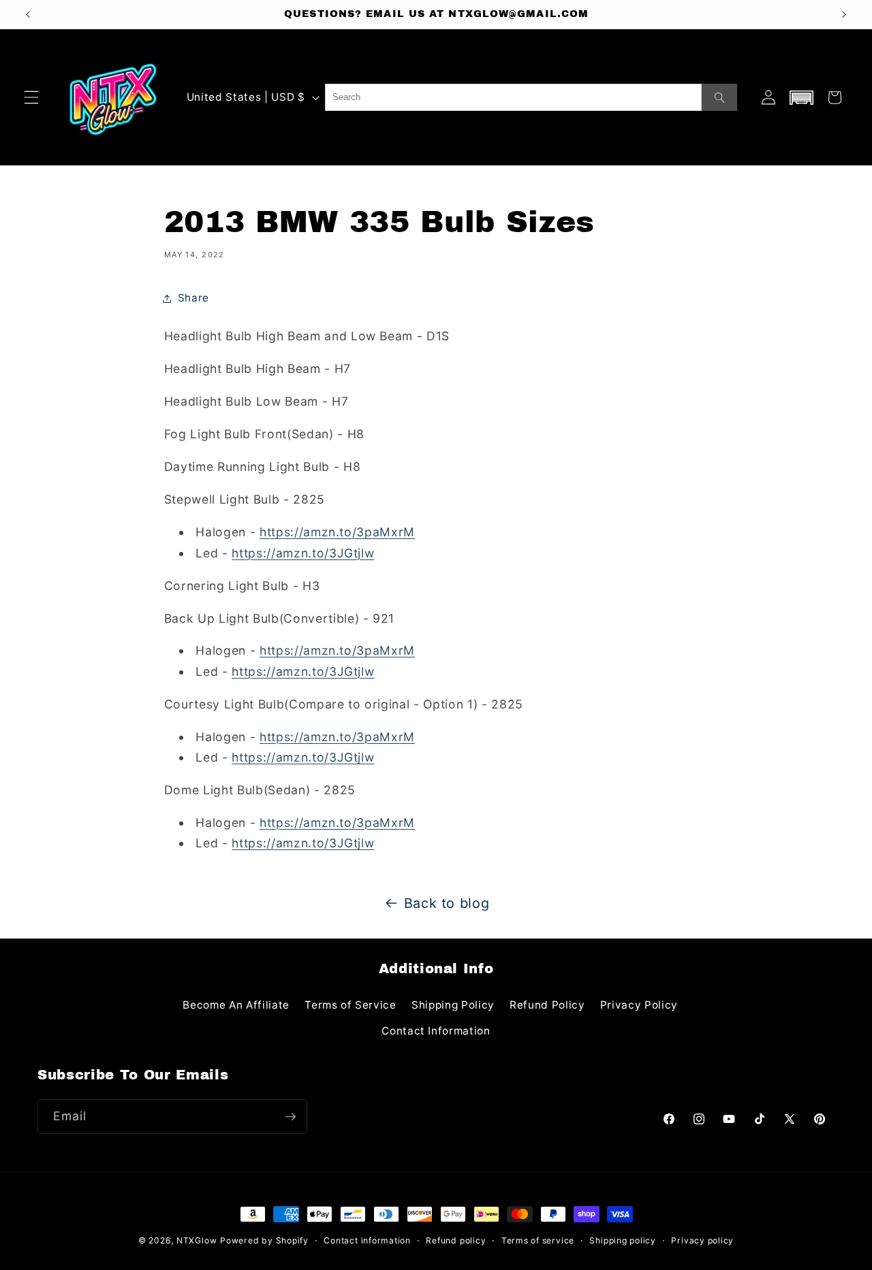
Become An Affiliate (236, 1004)
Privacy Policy (639, 1004)
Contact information (367, 1240)
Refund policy (456, 1240)
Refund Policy (547, 1004)
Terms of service (537, 1240)
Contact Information (436, 1030)
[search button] (719, 97)
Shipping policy (622, 1240)
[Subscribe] (290, 1117)
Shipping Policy (453, 1004)
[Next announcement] (844, 14)
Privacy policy (702, 1240)
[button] (31, 97)
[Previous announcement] (28, 14)
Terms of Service (350, 1004)
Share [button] (193, 297)
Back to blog (447, 903)
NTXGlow (196, 1240)
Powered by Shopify (264, 1240)
